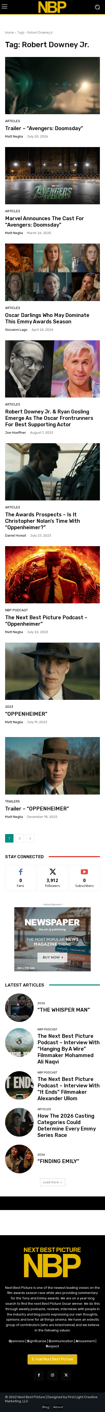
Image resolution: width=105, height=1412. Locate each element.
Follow (53, 869)
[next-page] (30, 838)
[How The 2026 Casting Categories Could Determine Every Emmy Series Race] (19, 1122)
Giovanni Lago (16, 330)
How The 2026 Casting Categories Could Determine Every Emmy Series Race (66, 1125)
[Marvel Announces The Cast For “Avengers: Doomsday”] (52, 175)
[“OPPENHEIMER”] (52, 671)
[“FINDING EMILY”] (19, 1159)
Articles (12, 121)
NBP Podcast (16, 610)
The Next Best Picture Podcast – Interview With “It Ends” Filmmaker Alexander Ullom (68, 1088)
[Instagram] (52, 1375)
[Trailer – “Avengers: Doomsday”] (52, 85)
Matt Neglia (14, 136)
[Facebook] (39, 1375)
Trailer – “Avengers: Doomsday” (44, 128)
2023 (9, 706)
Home (9, 32)
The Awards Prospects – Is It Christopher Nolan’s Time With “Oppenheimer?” (42, 520)
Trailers (12, 801)
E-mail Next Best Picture (52, 1359)
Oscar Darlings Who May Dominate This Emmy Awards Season (47, 318)
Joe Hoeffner (15, 432)
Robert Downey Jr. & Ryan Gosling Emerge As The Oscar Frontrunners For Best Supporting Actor (49, 418)
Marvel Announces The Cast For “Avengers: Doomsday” (44, 221)
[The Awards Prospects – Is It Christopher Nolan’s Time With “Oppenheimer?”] (52, 471)
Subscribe (85, 869)
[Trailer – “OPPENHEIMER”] (52, 765)
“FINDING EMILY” (58, 1161)
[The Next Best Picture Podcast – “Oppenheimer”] (52, 574)
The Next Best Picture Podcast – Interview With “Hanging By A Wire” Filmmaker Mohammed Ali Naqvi (68, 1049)
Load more (51, 1182)
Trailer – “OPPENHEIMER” (37, 809)
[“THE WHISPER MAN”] (19, 1007)
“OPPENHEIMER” (26, 714)
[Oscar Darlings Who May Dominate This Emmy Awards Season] (52, 272)
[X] (66, 1375)
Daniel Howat (15, 535)
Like (21, 869)
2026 (41, 1003)
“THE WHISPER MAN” (63, 1010)
